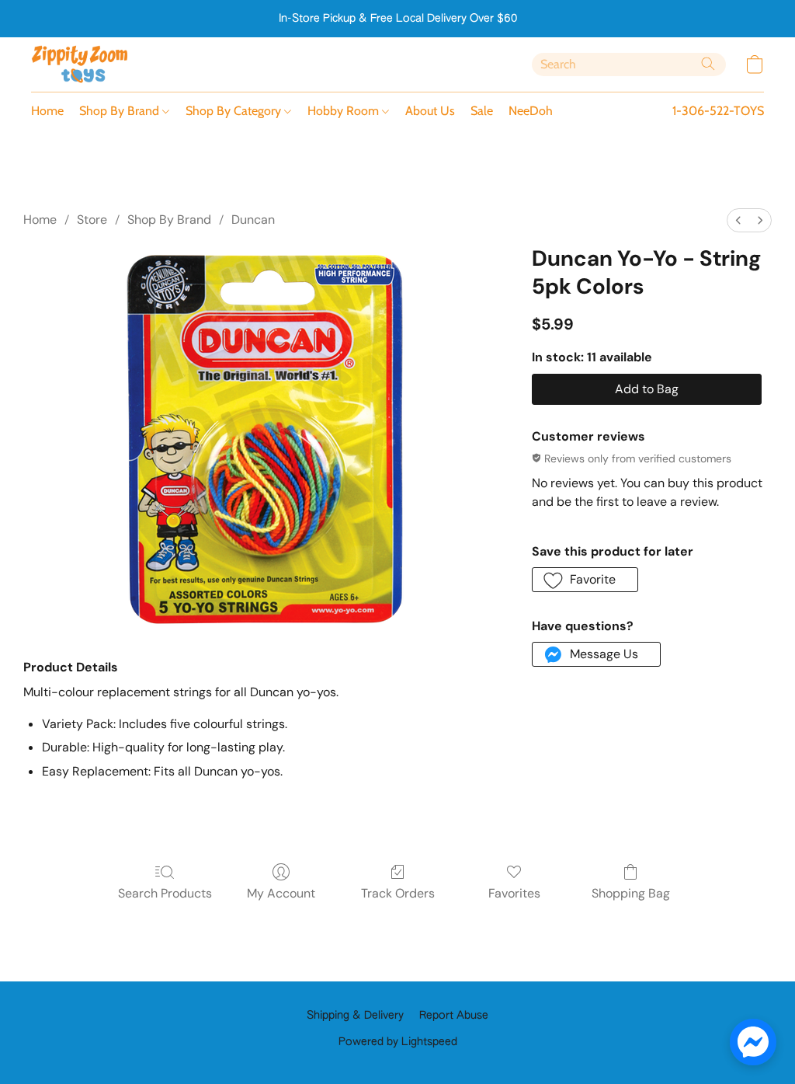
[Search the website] (708, 64)
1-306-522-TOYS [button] (718, 110)
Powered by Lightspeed (397, 1042)
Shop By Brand (120, 110)
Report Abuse (453, 1015)
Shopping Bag (631, 893)
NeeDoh (531, 110)
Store (92, 219)
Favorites (514, 893)
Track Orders (398, 893)
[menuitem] (738, 220)
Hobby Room (344, 110)
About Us (430, 110)
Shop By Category (235, 110)
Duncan (253, 219)
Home (47, 110)
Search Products (165, 893)
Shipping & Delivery (355, 1015)
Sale (481, 110)
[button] (80, 64)
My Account (281, 893)
